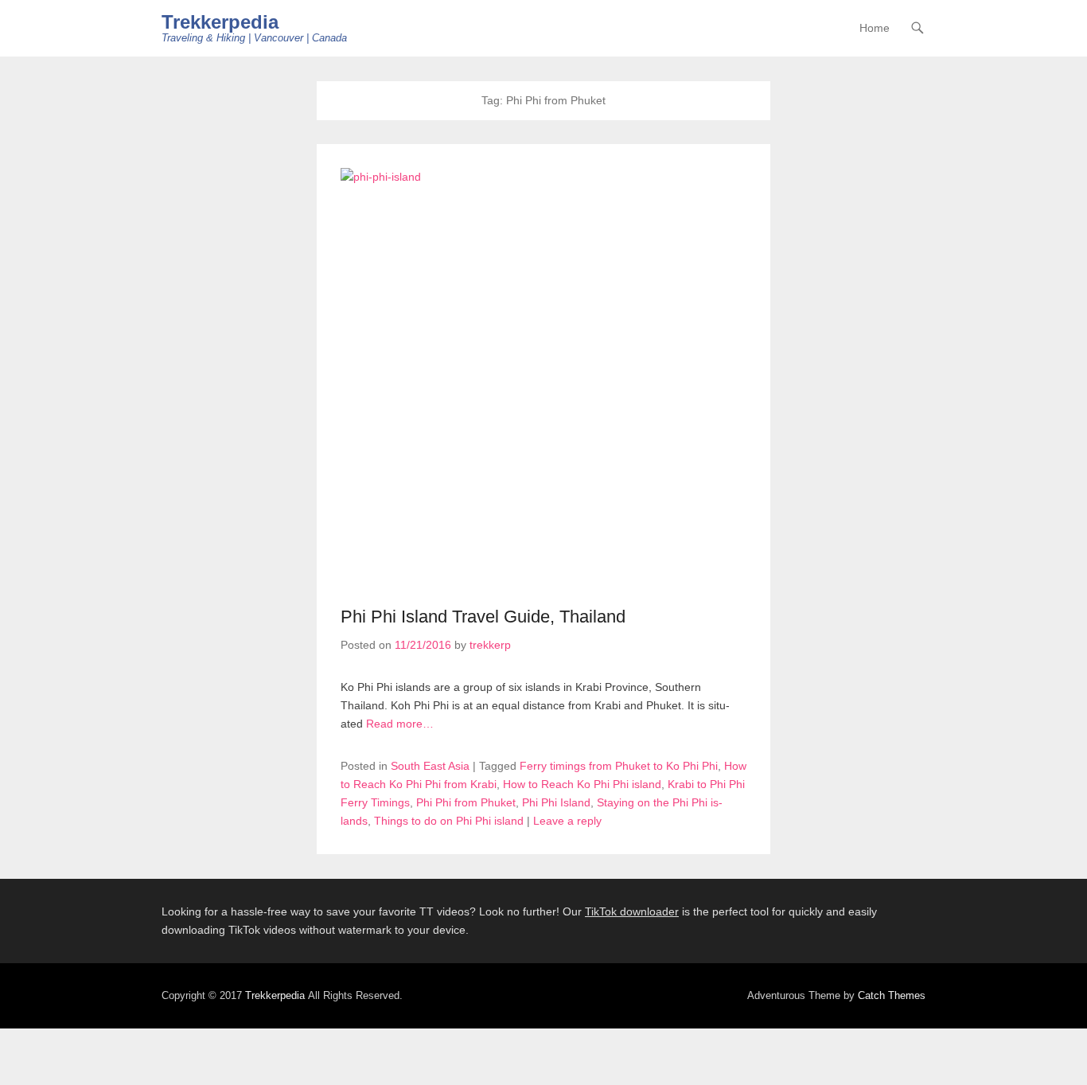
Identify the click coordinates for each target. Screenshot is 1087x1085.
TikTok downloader (632, 911)
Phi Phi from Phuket (466, 802)
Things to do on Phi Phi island (449, 820)
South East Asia (430, 765)
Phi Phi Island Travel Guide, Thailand (483, 616)
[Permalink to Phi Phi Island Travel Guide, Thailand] (543, 250)
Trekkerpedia (220, 22)
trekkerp (490, 644)
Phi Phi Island (556, 802)
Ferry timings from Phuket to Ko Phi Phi (619, 765)
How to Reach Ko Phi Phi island (582, 784)
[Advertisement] (659, 467)
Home (874, 27)
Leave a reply (567, 820)
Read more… (400, 723)
